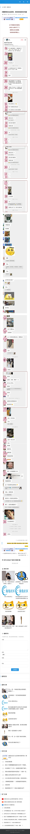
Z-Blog (15, 830)
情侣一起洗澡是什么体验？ (22, 626)
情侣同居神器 (8, 611)
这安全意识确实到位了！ (14, 742)
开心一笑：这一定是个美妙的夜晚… (17, 736)
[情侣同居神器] (8, 605)
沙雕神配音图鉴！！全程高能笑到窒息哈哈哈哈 (17, 781)
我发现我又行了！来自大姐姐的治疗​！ (15, 788)
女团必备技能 (8, 761)
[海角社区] (5, 2)
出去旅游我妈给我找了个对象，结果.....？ (14, 825)
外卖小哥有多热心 (8, 596)
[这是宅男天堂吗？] (21, 605)
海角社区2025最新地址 (9, 804)
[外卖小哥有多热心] (8, 590)
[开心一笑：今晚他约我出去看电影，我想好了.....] (8, 576)
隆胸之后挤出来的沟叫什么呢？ (13, 775)
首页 (5, 7)
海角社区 (9, 7)
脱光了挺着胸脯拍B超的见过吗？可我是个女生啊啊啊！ (16, 816)
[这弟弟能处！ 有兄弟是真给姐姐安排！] (21, 576)
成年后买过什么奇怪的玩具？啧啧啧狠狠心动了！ (15, 813)
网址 (3, 663)
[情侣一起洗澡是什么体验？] (21, 620)
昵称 (3, 652)
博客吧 (23, 830)
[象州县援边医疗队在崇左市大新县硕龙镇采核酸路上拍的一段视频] (21, 590)
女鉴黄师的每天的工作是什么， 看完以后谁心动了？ (14, 553)
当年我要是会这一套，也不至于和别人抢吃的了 (14, 810)
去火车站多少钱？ (23, 555)
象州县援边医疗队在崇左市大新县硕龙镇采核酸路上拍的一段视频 (22, 598)
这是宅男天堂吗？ (22, 611)
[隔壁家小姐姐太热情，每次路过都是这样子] (8, 620)
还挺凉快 (7, 784)
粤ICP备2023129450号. (15, 832)
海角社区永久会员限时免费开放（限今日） (13, 799)
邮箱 (3, 657)
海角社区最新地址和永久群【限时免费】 (13, 801)
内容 (3, 639)
